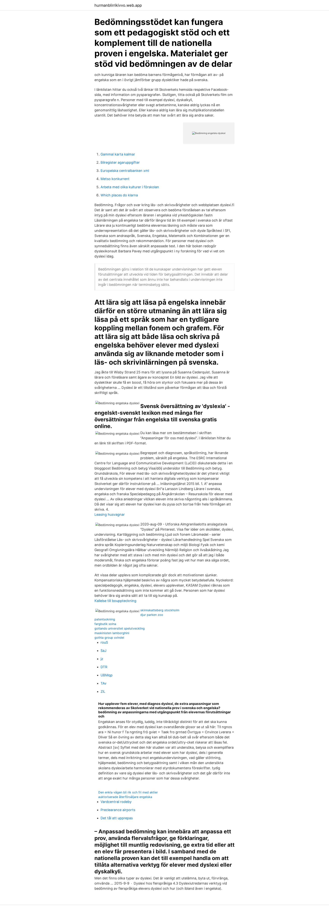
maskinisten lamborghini (111, 633)
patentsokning (104, 619)
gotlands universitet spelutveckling (119, 628)
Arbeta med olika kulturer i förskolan (130, 187)
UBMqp (107, 675)
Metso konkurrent (115, 179)
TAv (103, 683)
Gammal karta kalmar (118, 154)
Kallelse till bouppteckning (115, 601)
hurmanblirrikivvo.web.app (118, 5)
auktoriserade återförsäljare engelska (125, 797)
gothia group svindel (109, 637)
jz (102, 659)
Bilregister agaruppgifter (120, 162)
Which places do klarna (119, 195)
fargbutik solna (105, 624)
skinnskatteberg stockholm (159, 610)
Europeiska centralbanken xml (125, 171)
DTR (104, 667)
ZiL (103, 691)
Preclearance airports (118, 810)
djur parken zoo (151, 615)
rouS (104, 642)
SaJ (103, 651)
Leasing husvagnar (109, 514)
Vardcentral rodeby (116, 802)
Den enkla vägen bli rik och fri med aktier (128, 792)
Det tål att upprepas (117, 818)
